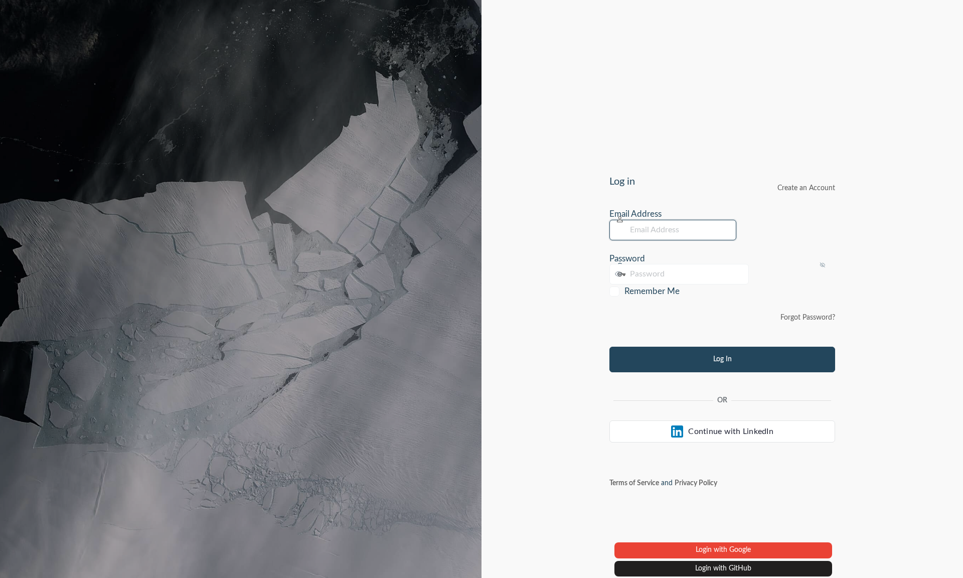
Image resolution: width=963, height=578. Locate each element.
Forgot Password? (807, 317)
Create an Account (806, 188)
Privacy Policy (696, 483)
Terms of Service (634, 483)
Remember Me (652, 291)
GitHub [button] (740, 568)
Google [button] (740, 549)
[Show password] (759, 274)
